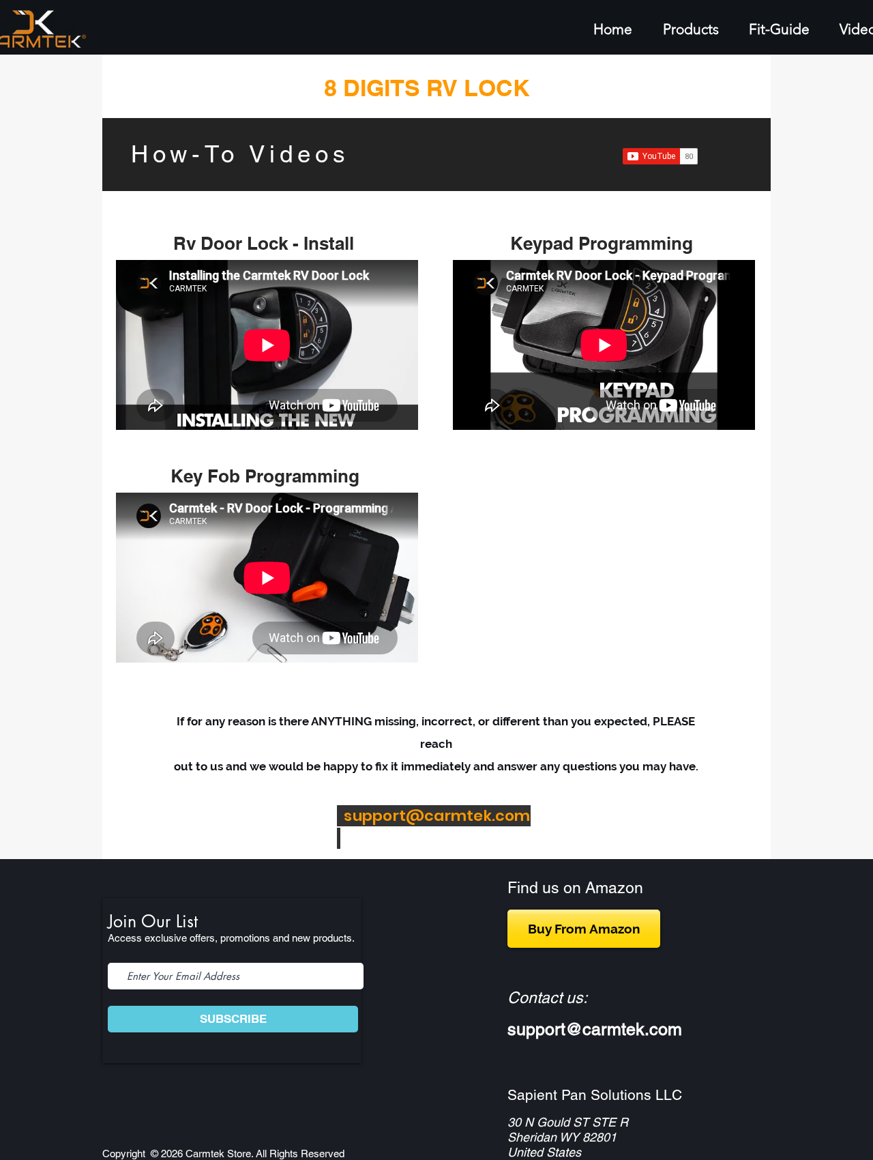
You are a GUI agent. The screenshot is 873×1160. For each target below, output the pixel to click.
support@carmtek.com (437, 815)
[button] (787, 29)
